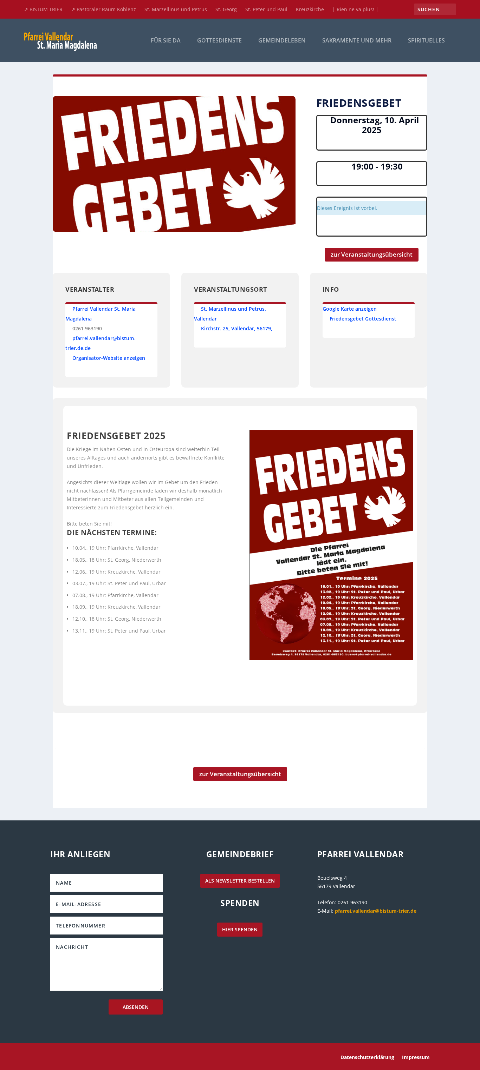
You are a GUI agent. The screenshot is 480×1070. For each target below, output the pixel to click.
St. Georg (226, 9)
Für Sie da (166, 41)
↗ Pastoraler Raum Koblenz (103, 9)
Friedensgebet (347, 318)
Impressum (416, 1058)
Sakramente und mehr (356, 41)
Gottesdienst (380, 318)
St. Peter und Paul (266, 9)
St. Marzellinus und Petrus (175, 9)
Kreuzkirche (310, 9)
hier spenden (240, 929)
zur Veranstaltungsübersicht (372, 254)
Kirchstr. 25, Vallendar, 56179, (236, 328)
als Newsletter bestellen (240, 880)
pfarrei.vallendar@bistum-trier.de (375, 910)
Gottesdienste (219, 41)
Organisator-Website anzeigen (108, 358)
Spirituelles (426, 41)
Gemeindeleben (282, 41)
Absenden (136, 1007)
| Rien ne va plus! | (355, 9)
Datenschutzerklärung (367, 1058)
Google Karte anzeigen (350, 308)
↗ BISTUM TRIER (43, 9)
